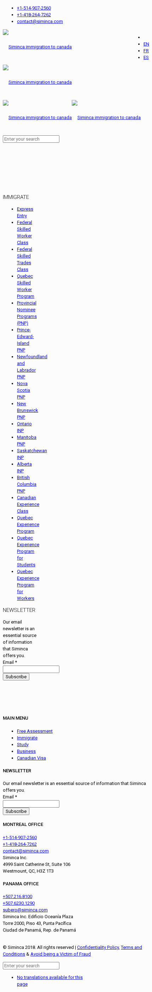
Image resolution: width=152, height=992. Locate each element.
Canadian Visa (31, 758)
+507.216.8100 (17, 896)
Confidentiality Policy (98, 947)
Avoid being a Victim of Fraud (60, 954)
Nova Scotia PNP (23, 390)
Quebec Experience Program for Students (28, 551)
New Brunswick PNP (27, 410)
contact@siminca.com (40, 21)
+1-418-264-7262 (34, 14)
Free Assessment (35, 731)
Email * (10, 662)
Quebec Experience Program (28, 524)
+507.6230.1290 (19, 903)
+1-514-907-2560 (34, 8)
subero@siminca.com (25, 910)
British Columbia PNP (26, 484)
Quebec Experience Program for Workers (28, 585)
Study (23, 744)
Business (26, 751)
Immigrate (27, 737)
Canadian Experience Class (28, 504)
